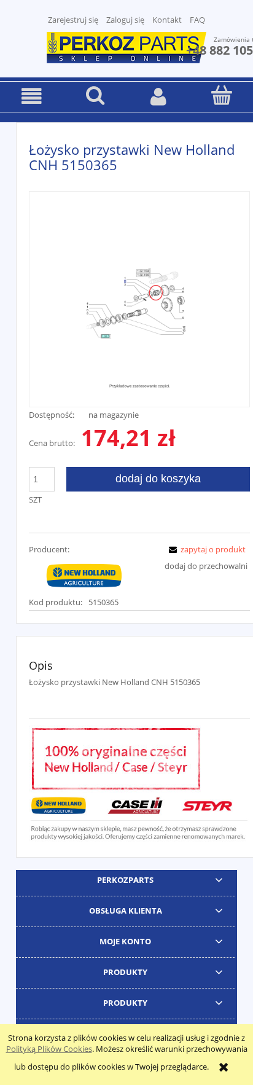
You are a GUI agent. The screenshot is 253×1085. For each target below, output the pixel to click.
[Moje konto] (158, 96)
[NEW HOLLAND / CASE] (84, 575)
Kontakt (167, 19)
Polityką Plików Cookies (49, 1048)
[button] (31, 96)
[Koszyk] (221, 95)
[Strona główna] (126, 46)
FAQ (197, 19)
